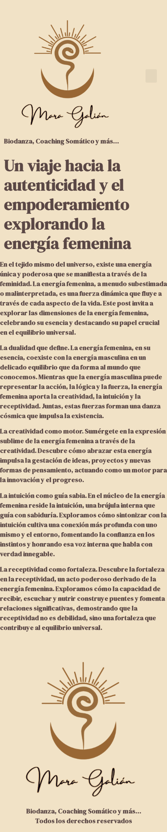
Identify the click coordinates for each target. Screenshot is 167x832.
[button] (151, 76)
